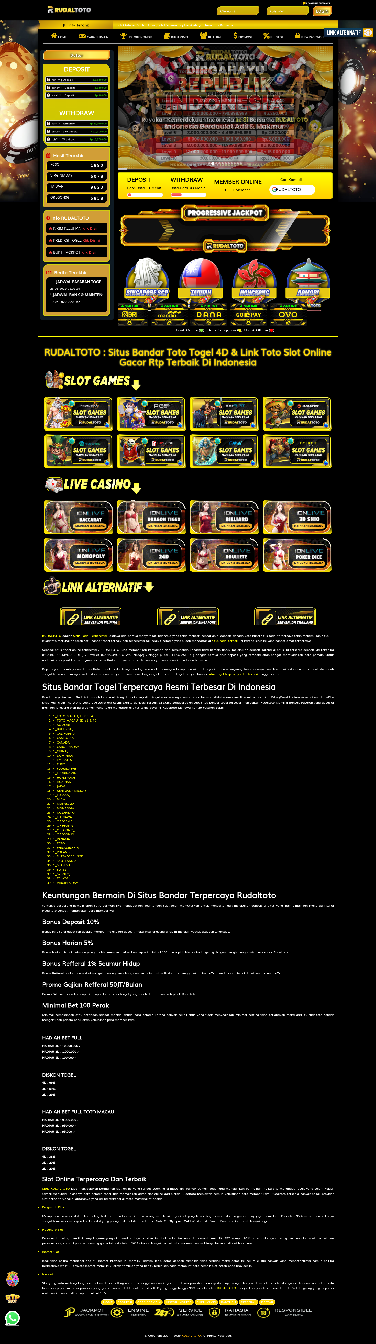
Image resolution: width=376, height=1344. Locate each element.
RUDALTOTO (191, 1335)
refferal (248, 1302)
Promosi (245, 37)
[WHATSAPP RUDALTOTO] (12, 1316)
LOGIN (322, 11)
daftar (267, 1302)
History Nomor (139, 37)
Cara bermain (97, 37)
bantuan (228, 1302)
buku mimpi (206, 1302)
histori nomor (179, 1302)
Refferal (214, 37)
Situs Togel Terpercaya (90, 635)
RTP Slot (276, 37)
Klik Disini (91, 228)
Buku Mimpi (179, 37)
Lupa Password (312, 37)
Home (62, 37)
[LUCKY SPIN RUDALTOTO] (12, 1280)
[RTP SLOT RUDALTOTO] (12, 1298)
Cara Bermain (149, 1302)
